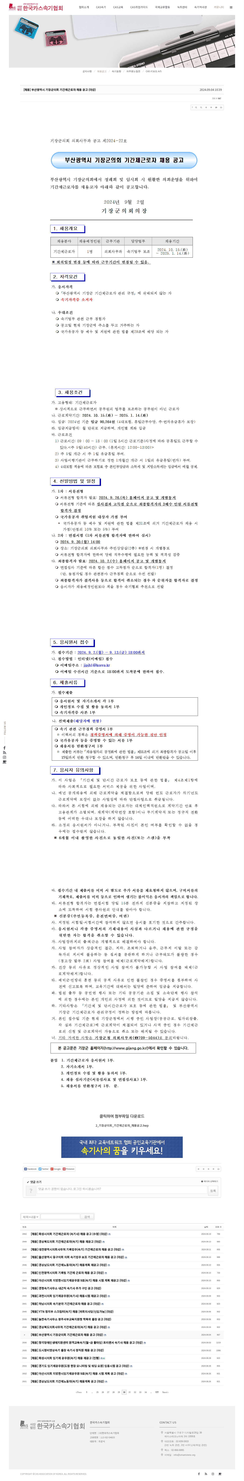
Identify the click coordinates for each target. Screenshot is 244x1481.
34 (146, 1392)
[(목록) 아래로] (211, 107)
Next (165, 1392)
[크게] (196, 107)
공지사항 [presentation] (87, 71)
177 (156, 1392)
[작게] (201, 107)
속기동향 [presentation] (116, 71)
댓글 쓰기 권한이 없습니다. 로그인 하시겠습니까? (69, 1189)
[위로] (206, 107)
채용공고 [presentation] (101, 71)
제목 (114, 1226)
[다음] (203, 1168)
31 (129, 1392)
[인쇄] (221, 107)
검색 (87, 1216)
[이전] (198, 1168)
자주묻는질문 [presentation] (133, 71)
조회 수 (218, 1226)
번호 (24, 1226)
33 (140, 1392)
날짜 (206, 1226)
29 (119, 1392)
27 (108, 1392)
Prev (79, 1392)
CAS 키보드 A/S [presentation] (153, 71)
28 (113, 1392)
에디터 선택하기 (210, 1181)
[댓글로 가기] (216, 107)
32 (135, 1392)
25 (97, 1392)
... (92, 1392)
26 (103, 1392)
